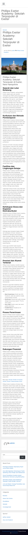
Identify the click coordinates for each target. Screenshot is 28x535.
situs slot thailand (8, 520)
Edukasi (5, 495)
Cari (4, 454)
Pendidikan (6, 501)
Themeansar (15, 532)
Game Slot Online (8, 498)
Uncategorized (7, 507)
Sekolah (5, 30)
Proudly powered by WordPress (10, 531)
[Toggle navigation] (3, 3)
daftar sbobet (7, 517)
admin (13, 50)
